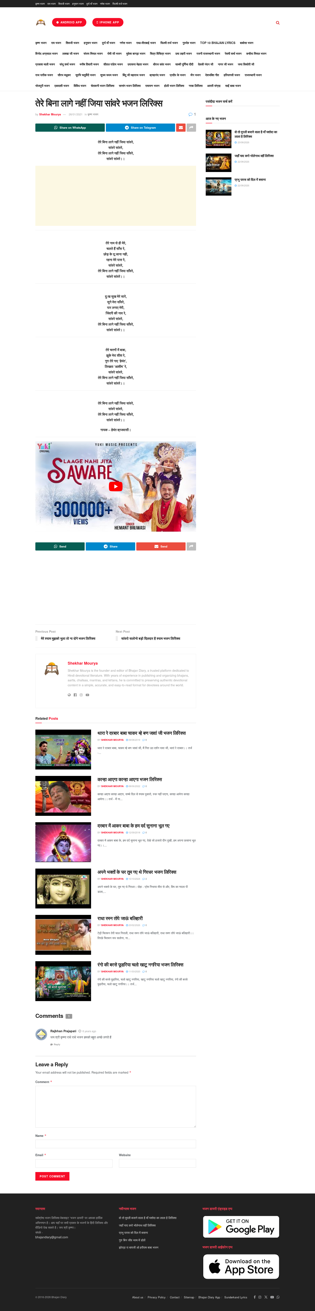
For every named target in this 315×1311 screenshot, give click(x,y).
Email (40, 1155)
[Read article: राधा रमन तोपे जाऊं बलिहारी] (63, 935)
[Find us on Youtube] (272, 1297)
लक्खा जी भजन (70, 53)
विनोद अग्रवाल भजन (46, 53)
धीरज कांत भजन (162, 64)
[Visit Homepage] (40, 22)
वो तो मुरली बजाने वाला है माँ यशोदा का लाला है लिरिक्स (256, 134)
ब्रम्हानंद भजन (157, 75)
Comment (43, 1082)
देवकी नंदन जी (205, 64)
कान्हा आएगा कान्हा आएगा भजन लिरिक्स (130, 779)
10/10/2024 (134, 878)
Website (125, 1155)
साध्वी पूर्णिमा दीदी (184, 64)
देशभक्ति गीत (212, 75)
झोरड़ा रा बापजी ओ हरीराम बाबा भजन (138, 1247)
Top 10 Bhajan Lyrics (217, 43)
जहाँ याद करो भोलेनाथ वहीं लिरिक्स (254, 155)
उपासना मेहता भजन (138, 64)
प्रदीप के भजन (178, 75)
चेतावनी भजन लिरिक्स (102, 85)
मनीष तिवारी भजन (89, 64)
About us (137, 1297)
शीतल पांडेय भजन (113, 64)
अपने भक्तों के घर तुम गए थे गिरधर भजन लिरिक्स (137, 871)
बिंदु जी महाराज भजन (134, 75)
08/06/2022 (134, 786)
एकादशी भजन (61, 85)
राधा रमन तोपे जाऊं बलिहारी (120, 918)
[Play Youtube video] (115, 486)
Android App (70, 22)
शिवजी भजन (64, 3)
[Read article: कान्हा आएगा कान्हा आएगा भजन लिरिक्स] (63, 796)
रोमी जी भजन (114, 53)
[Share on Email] (181, 128)
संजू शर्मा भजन (67, 64)
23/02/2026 (134, 925)
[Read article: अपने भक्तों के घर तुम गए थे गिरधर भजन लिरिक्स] (63, 888)
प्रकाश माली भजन (45, 64)
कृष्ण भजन (40, 3)
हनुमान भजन (78, 3)
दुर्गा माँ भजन (92, 3)
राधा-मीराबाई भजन (146, 43)
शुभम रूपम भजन (109, 75)
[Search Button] (278, 22)
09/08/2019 (134, 739)
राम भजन (51, 3)
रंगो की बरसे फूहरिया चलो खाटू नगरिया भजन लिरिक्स (140, 964)
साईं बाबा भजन (233, 85)
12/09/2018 (134, 832)
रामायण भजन (152, 85)
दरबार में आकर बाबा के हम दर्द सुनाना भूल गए (133, 825)
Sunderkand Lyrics (235, 1297)
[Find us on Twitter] (266, 1297)
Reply (57, 1044)
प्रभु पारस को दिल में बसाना (250, 179)
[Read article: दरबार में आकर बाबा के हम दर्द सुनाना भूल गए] (63, 842)
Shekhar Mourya (50, 114)
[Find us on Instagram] (259, 1297)
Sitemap (189, 1297)
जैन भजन (195, 75)
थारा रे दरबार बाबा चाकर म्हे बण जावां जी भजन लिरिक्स (142, 732)
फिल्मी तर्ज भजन (119, 3)
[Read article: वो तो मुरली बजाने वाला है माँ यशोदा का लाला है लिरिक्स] (218, 139)
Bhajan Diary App (209, 1297)
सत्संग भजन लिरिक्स (130, 85)
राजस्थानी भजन (253, 75)
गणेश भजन (105, 3)
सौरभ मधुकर (64, 75)
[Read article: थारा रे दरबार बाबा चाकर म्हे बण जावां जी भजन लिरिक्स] (63, 749)
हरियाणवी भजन (232, 75)
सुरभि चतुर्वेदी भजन (85, 75)
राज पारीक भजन (44, 75)
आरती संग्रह (213, 85)
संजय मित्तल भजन (93, 53)
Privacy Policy (157, 1297)
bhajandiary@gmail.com (51, 1237)
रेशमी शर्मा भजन (233, 53)
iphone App (109, 22)
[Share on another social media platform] (191, 128)
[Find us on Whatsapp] (278, 1297)
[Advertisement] (115, 196)
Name (40, 1135)
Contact (175, 1297)
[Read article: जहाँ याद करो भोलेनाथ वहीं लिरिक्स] (218, 163)
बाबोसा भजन (246, 43)
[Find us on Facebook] (255, 1297)
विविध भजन (80, 85)
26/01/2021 (75, 114)
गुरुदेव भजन (189, 43)
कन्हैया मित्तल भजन (256, 53)
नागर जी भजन (225, 64)
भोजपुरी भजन (42, 85)
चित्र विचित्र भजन (160, 53)
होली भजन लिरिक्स (174, 85)
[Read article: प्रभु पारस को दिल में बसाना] (218, 186)
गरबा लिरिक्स (195, 85)
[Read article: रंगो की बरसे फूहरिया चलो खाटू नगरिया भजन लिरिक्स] (63, 981)
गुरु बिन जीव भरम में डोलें (132, 1240)
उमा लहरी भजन (183, 53)
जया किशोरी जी (246, 64)
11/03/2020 (134, 971)
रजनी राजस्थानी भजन (208, 53)
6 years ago (89, 1031)
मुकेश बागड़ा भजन (135, 53)
